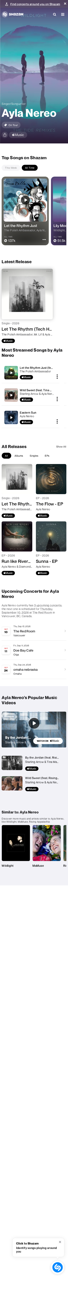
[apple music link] (18, 135)
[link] (48, 741)
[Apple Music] (8, 341)
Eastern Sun (28, 412)
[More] (57, 376)
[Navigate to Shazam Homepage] (12, 14)
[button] (65, 3)
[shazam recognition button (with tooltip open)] (57, 1267)
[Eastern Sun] (11, 417)
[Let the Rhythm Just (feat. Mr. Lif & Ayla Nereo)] (11, 372)
